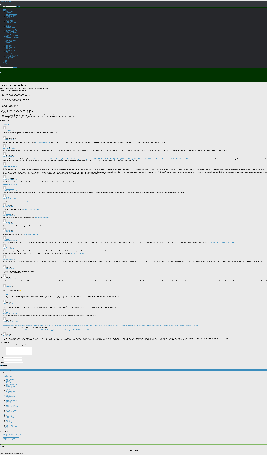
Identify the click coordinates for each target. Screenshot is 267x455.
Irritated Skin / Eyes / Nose (12, 35)
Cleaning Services (10, 47)
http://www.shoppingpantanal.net (32, 234)
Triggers (5, 10)
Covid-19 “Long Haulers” (9, 438)
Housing (8, 51)
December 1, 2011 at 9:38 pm (10, 166)
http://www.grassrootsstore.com (42, 142)
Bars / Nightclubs (10, 44)
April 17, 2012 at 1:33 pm (9, 223)
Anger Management (10, 27)
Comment (2, 355)
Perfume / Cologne (10, 11)
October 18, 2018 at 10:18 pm (10, 313)
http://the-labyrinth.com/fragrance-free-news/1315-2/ (223, 242)
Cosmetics (8, 19)
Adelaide (8, 214)
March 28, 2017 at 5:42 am (9, 288)
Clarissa (8, 230)
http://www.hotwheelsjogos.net (42, 217)
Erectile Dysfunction (10, 34)
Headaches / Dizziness (11, 32)
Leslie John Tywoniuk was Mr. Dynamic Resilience (15, 435)
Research (5, 36)
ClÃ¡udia (8, 178)
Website (2, 362)
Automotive (8, 42)
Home (4, 9)
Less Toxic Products (10, 39)
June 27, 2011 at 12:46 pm (9, 156)
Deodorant (8, 12)
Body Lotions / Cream (11, 15)
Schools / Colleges (10, 56)
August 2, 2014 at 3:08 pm (9, 278)
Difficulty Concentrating (11, 30)
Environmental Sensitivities (12, 37)
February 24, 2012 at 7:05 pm (10, 179)
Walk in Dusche (10, 189)
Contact (5, 61)
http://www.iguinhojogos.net (24, 201)
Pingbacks (6, 124)
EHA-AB (8, 49)
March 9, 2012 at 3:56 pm (9, 215)
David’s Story (6, 62)
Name (2, 357)
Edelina (8, 222)
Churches (8, 46)
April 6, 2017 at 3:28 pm (8, 303)
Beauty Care (9, 45)
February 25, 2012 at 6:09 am (10, 190)
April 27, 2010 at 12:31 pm (9, 139)
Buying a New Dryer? (8, 439)
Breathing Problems (10, 31)
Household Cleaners (11, 22)
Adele (7, 197)
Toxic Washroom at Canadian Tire (11, 437)
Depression (8, 26)
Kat (7, 312)
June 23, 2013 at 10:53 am (9, 268)
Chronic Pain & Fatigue (11, 29)
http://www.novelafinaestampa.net (31, 209)
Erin (7, 247)
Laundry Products (10, 16)
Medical (7, 52)
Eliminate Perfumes (10, 50)
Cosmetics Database (11, 40)
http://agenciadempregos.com (10, 184)
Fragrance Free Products (12, 55)
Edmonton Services (7, 41)
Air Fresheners (9, 20)
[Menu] (0, 4)
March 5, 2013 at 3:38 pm (9, 259)
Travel (7, 59)
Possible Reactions (7, 24)
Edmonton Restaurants (11, 54)
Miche (7, 239)
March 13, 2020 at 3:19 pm (9, 335)
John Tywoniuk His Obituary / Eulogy (12, 434)
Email (2, 360)
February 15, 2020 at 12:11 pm (10, 321)
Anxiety (7, 25)
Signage (5, 60)
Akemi (8, 205)
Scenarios (5, 64)
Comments (6, 123)
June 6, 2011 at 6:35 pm (9, 148)
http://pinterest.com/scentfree (78, 253)
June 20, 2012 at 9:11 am (9, 231)
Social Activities (9, 57)
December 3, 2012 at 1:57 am (10, 240)
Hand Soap (8, 17)
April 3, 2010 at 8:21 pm (8, 130)
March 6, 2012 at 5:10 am (9, 207)
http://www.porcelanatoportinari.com (50, 226)
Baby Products (9, 21)
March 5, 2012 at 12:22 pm (9, 198)
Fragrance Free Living (5, 1)
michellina (8, 286)
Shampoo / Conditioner (11, 14)
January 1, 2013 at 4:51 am (9, 248)
